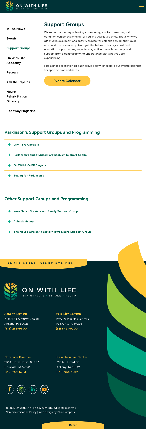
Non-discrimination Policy (21, 412)
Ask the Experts (18, 82)
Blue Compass (66, 412)
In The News (15, 29)
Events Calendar (67, 81)
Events (11, 38)
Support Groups (18, 48)
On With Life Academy (15, 60)
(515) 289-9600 (15, 328)
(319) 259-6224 (15, 372)
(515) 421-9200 (67, 328)
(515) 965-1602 (67, 372)
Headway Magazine (21, 111)
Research (13, 72)
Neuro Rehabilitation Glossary (16, 96)
